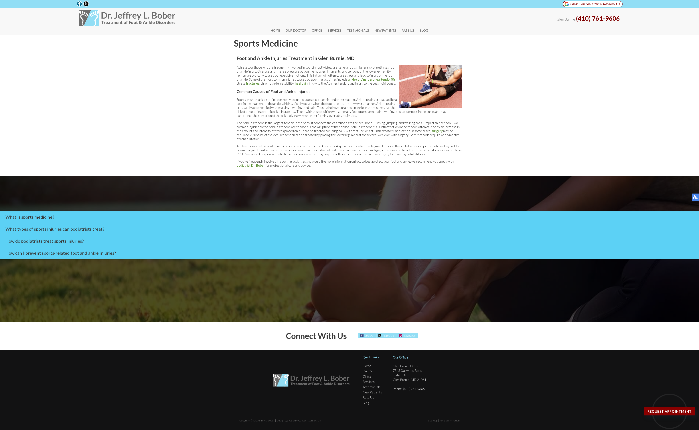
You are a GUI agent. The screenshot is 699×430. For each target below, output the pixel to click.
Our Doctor (295, 31)
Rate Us (408, 31)
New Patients (385, 31)
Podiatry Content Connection (304, 420)
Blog (424, 31)
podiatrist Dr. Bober (251, 165)
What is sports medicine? (30, 217)
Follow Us (388, 335)
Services (334, 31)
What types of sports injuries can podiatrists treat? (54, 229)
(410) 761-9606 (598, 18)
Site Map (432, 420)
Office (317, 31)
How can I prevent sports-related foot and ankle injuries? (61, 253)
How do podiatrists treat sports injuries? (45, 241)
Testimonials (358, 31)
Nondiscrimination (449, 420)
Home (275, 31)
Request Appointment (669, 411)
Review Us (409, 335)
